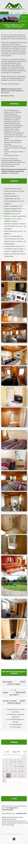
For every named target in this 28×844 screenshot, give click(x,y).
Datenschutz (17, 12)
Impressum (25, 12)
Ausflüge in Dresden (17, 251)
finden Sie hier (8, 256)
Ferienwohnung (4, 12)
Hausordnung (10, 825)
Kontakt (11, 12)
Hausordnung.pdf (13, 173)
